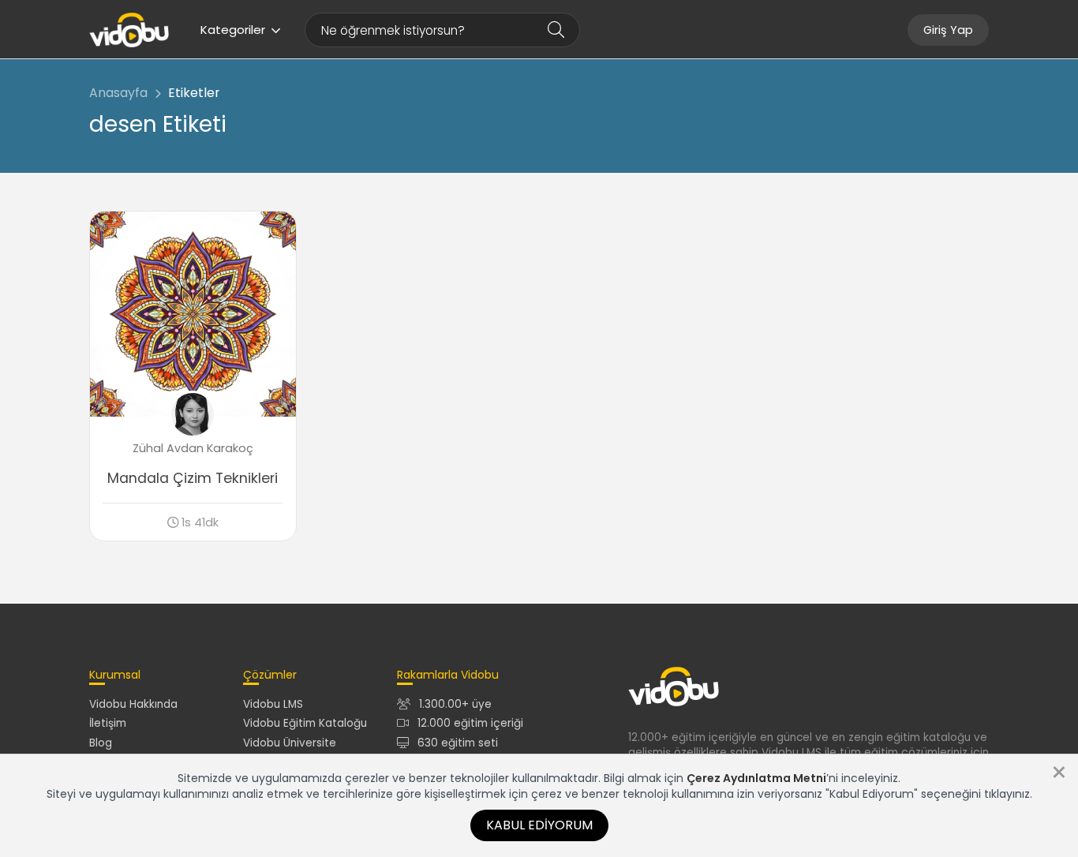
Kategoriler (232, 29)
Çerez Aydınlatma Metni (756, 778)
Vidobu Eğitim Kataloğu (305, 723)
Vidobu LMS (273, 704)
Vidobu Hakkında (133, 704)
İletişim (107, 723)
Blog (100, 742)
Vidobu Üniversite (289, 742)
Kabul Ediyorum (539, 825)
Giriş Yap (948, 30)
